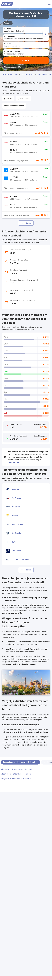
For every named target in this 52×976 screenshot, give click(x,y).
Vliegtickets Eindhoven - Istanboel (16, 778)
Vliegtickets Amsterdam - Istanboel (16, 769)
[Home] (7, 4)
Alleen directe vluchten (14, 106)
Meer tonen (26, 223)
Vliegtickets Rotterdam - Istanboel (16, 774)
